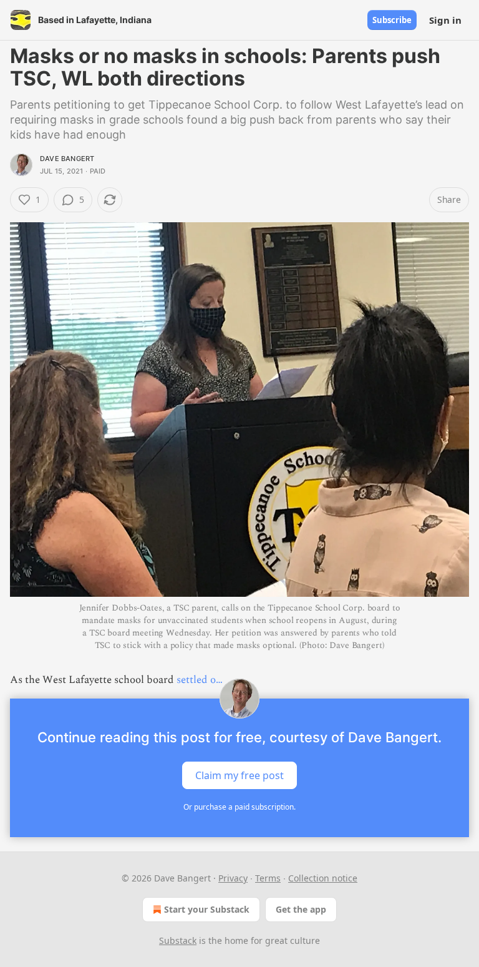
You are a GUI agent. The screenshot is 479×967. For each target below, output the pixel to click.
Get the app (301, 909)
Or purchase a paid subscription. (239, 807)
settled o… (200, 680)
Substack (177, 940)
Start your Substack (206, 909)
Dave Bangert (67, 158)
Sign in (445, 20)
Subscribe (392, 20)
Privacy (233, 878)
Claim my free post (239, 775)
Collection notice (322, 878)
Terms (268, 878)
